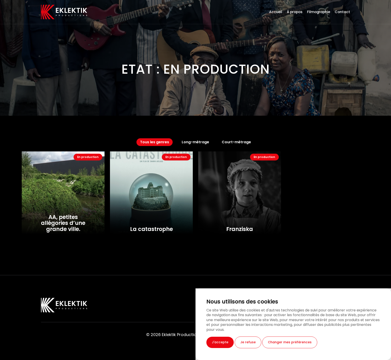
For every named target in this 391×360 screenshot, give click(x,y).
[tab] (154, 142)
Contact (342, 11)
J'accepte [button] (220, 342)
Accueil (275, 11)
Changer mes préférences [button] (290, 342)
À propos (295, 11)
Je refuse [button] (248, 342)
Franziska (239, 229)
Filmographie (318, 11)
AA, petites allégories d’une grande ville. (63, 223)
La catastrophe (151, 229)
